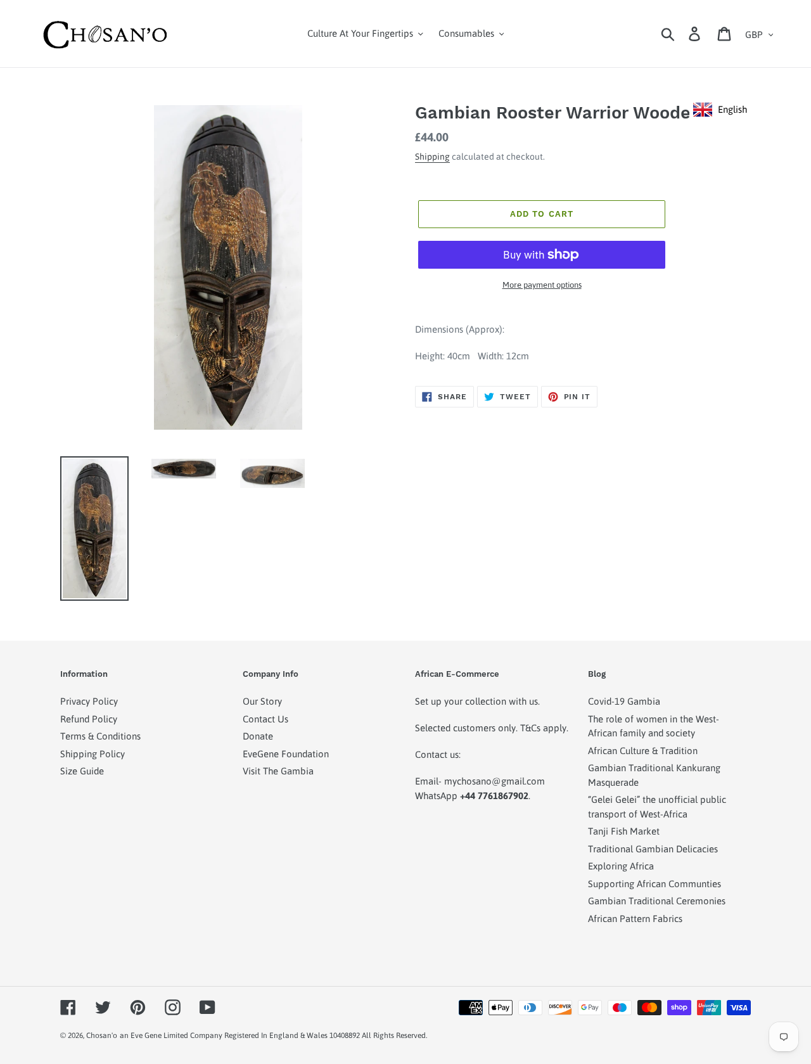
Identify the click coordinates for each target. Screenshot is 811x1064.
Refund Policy (88, 719)
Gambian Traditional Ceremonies (656, 900)
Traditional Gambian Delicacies (653, 848)
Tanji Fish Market (624, 831)
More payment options (542, 285)
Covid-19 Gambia (624, 701)
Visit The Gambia (278, 771)
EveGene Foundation (286, 753)
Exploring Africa (621, 866)
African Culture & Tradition (643, 750)
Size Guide (82, 771)
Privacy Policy (89, 701)
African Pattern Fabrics (635, 918)
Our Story (262, 701)
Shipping (432, 156)
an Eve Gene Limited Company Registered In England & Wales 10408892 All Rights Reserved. (273, 1035)
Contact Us (265, 719)
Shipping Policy (92, 753)
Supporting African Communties (654, 883)
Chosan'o (101, 1035)
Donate (258, 736)
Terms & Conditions (100, 736)
